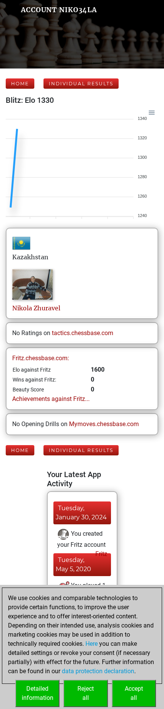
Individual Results (81, 83)
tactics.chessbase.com (82, 333)
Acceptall (134, 693)
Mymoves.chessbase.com (104, 424)
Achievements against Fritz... (51, 398)
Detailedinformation (37, 693)
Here (91, 643)
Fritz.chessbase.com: (40, 358)
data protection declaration (98, 671)
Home (20, 83)
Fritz (100, 553)
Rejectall (85, 693)
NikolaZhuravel (36, 308)
